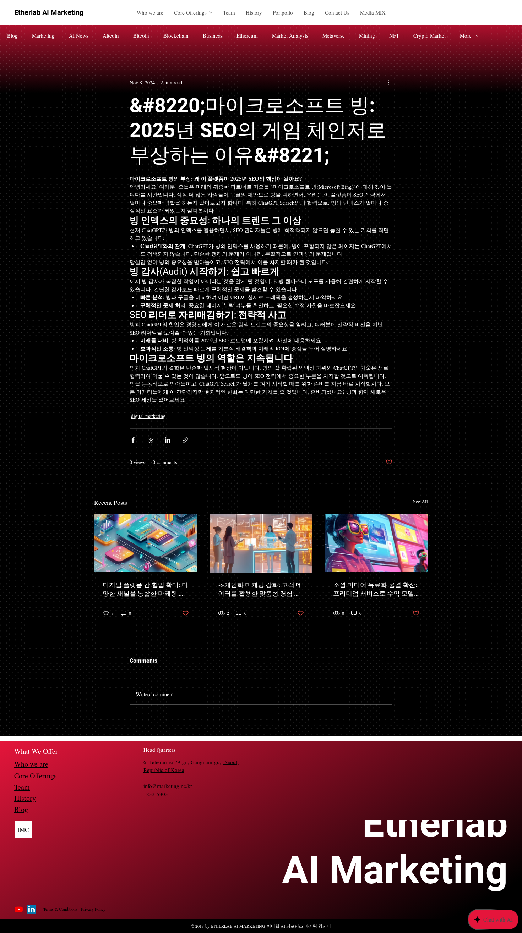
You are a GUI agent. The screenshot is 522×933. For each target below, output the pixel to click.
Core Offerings (35, 775)
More (466, 35)
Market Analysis (290, 35)
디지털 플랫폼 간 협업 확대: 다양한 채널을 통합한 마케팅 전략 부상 (145, 589)
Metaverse (333, 35)
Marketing (43, 35)
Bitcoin (141, 35)
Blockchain (176, 35)
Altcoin (111, 35)
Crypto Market (429, 35)
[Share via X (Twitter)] (150, 440)
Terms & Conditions (60, 909)
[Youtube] (18, 909)
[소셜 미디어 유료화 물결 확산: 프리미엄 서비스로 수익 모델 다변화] (376, 543)
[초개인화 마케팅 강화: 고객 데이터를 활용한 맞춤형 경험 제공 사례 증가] (261, 543)
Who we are (31, 764)
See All (420, 501)
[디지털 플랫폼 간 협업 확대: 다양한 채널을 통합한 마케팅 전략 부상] (145, 543)
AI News (78, 35)
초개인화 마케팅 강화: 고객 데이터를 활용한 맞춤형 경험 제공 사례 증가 (260, 589)
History (25, 798)
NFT (394, 35)
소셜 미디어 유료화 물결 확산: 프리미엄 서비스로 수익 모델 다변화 (375, 589)
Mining (367, 35)
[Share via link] (185, 440)
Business (212, 35)
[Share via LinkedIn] (167, 440)
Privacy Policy (93, 909)
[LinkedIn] (31, 909)
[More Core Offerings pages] (210, 12)
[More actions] (388, 82)
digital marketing (148, 416)
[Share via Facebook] (133, 440)
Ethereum (247, 35)
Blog (12, 35)
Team (22, 787)
